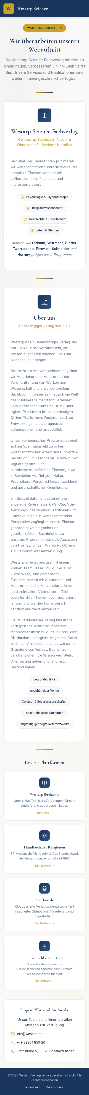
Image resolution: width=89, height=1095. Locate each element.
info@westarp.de (29, 1034)
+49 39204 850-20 (31, 1042)
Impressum (32, 1087)
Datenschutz (55, 1087)
